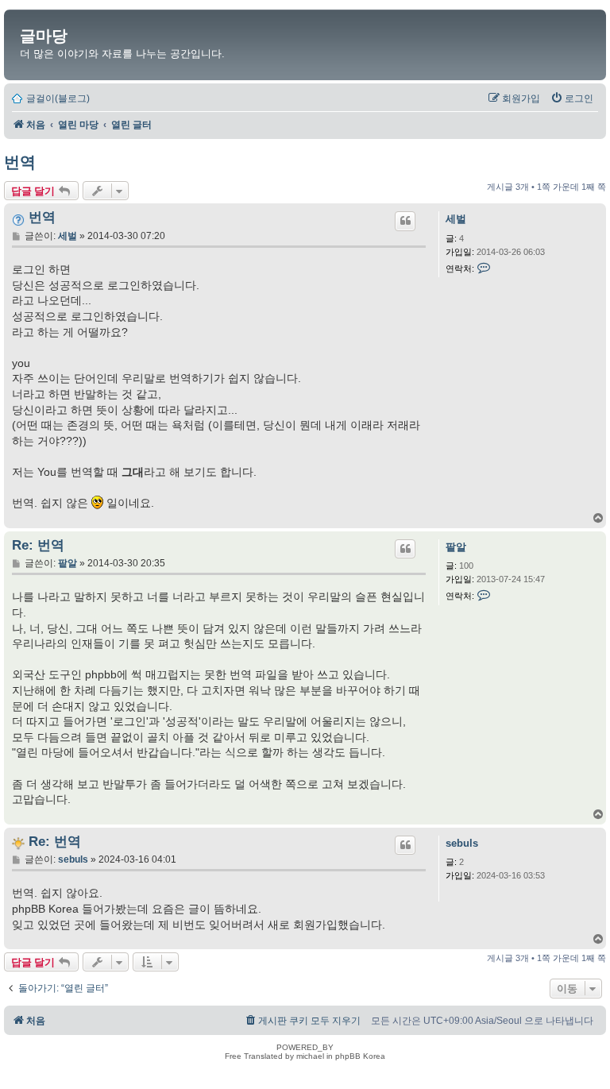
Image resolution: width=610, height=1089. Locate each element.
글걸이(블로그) (58, 98)
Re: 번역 (38, 545)
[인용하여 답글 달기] (405, 220)
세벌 (456, 219)
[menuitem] (571, 98)
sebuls (462, 843)
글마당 (44, 35)
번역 (20, 162)
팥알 (456, 547)
